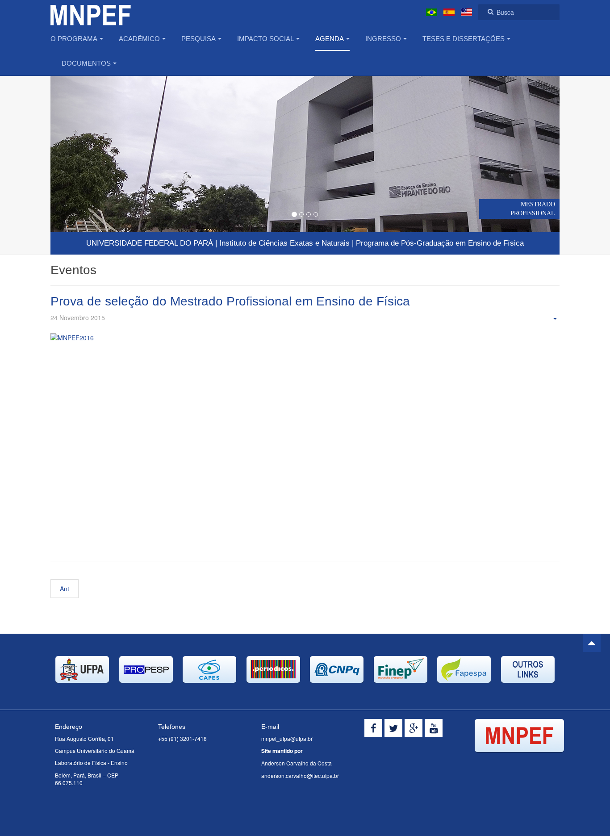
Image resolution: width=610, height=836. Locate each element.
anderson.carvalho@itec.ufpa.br (300, 775)
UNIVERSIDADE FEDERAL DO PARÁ (149, 243)
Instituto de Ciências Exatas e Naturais (284, 243)
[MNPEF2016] (305, 440)
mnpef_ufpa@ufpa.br (287, 738)
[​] (373, 728)
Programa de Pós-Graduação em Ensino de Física (440, 243)
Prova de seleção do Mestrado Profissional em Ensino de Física (230, 301)
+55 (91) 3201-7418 (182, 738)
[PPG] (90, 12)
